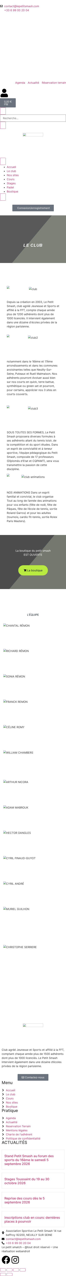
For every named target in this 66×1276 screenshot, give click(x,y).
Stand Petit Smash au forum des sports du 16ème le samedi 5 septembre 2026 (29, 1160)
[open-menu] (3, 161)
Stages (11, 183)
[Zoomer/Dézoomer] (3, 1269)
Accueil (11, 167)
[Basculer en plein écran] (9, 1269)
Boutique (12, 191)
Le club (11, 171)
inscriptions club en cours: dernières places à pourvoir (32, 1219)
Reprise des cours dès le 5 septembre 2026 (24, 1200)
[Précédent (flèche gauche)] (3, 1274)
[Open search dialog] (3, 111)
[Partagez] (16, 1269)
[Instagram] (15, 1260)
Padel (10, 187)
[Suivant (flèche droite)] (9, 1274)
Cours (10, 179)
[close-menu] (3, 197)
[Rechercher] (3, 125)
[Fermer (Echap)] (23, 1269)
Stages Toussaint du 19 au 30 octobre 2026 (26, 1181)
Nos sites (13, 175)
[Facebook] (6, 1260)
